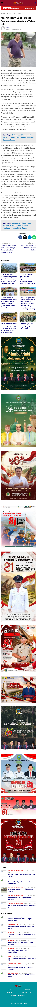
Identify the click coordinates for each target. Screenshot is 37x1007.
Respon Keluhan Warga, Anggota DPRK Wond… (21, 875)
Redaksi (27, 989)
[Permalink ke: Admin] (3, 28)
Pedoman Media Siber (18, 995)
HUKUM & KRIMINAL (17, 964)
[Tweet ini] (25, 237)
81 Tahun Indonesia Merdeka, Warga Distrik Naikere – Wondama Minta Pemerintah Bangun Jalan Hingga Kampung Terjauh (9, 302)
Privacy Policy (27, 992)
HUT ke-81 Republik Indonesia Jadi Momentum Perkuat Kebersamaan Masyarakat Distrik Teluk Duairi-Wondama (27, 278)
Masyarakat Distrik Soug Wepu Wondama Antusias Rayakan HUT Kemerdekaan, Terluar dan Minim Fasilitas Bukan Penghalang (9, 327)
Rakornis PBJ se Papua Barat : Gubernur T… (22, 906)
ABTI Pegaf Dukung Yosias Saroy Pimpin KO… (22, 959)
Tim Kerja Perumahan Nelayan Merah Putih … (21, 927)
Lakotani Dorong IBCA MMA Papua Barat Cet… (22, 935)
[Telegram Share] (30, 237)
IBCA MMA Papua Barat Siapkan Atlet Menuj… (20, 943)
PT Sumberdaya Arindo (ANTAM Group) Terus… (21, 976)
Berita (10, 925)
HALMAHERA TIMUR (13, 973)
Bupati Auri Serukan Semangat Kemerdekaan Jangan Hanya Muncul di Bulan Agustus (28, 326)
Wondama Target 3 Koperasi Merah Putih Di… (20, 898)
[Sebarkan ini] (20, 237)
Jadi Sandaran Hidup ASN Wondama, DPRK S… (20, 891)
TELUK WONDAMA (18, 871)
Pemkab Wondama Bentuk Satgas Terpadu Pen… (20, 919)
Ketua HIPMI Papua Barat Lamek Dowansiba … (19, 883)
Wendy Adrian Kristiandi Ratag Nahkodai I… (18, 951)
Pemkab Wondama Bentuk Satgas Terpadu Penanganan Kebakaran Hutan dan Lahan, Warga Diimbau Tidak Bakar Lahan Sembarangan (9, 278)
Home (9, 989)
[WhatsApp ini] (34, 237)
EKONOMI (10, 871)
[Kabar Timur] (18, 3)
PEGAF (9, 956)
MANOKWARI (15, 925)
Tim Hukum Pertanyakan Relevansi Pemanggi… (20, 968)
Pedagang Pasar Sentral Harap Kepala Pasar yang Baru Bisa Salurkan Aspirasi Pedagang (8, 247)
